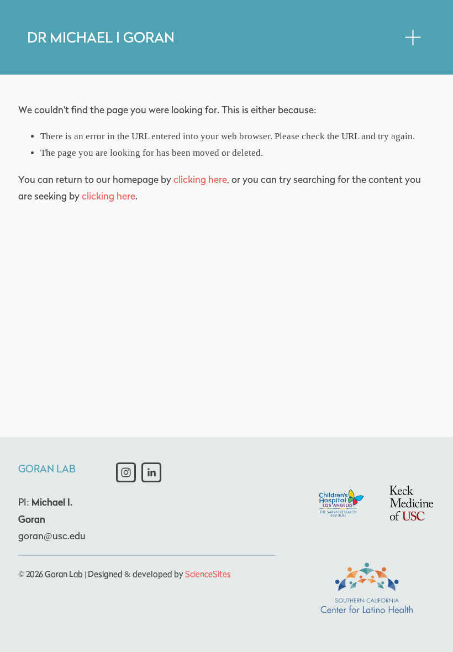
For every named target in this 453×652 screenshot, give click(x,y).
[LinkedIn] (151, 472)
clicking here (200, 179)
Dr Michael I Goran (101, 37)
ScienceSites (208, 574)
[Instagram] (126, 472)
